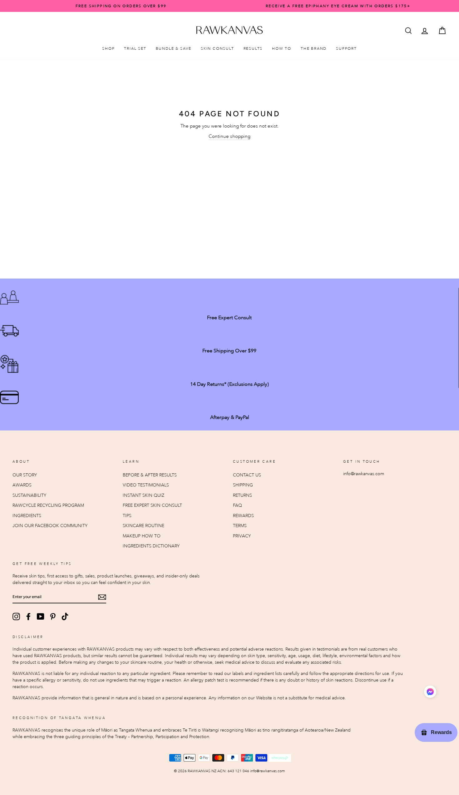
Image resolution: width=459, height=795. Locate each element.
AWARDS (22, 485)
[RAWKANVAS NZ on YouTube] (40, 616)
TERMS (240, 525)
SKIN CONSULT (217, 48)
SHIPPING (243, 485)
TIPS (127, 515)
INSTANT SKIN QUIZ (143, 495)
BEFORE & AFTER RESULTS (150, 475)
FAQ (237, 505)
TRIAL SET (135, 48)
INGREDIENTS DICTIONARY (151, 546)
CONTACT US (247, 475)
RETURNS (242, 495)
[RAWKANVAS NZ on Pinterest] (53, 616)
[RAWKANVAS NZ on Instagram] (16, 616)
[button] (430, 693)
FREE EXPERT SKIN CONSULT (152, 505)
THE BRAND (314, 48)
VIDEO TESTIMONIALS (146, 485)
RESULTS (253, 48)
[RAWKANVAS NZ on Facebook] (28, 616)
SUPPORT (346, 48)
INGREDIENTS (26, 515)
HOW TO (281, 48)
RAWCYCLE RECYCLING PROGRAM (48, 505)
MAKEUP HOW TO (141, 536)
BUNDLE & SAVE (173, 48)
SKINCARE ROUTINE (143, 525)
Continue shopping (229, 136)
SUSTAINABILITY (29, 495)
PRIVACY (242, 536)
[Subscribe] (102, 597)
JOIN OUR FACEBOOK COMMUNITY (49, 525)
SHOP (108, 48)
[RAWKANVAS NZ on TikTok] (65, 616)
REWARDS (243, 515)
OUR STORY (24, 475)
